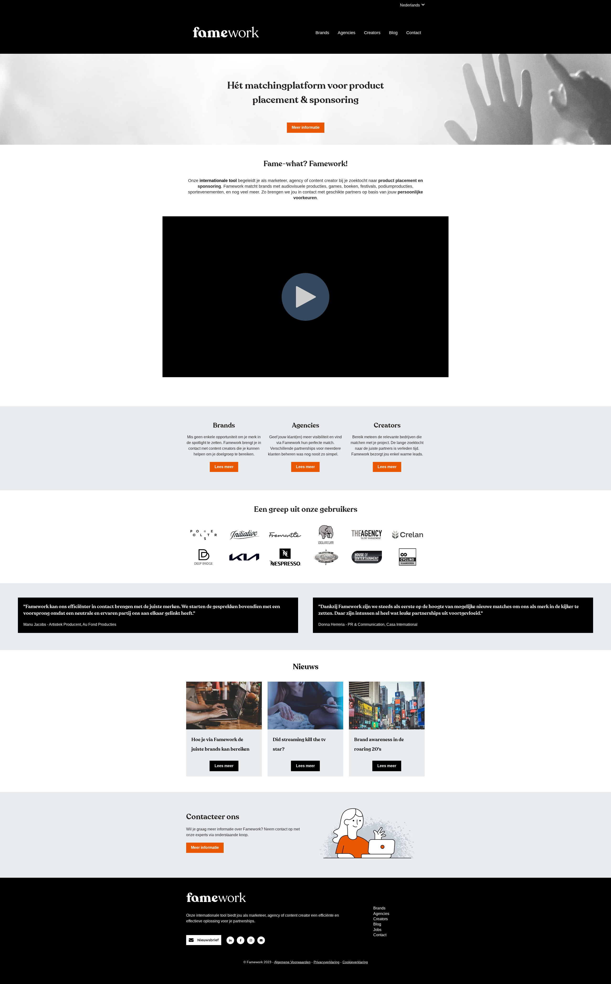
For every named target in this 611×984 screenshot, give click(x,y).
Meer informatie (306, 127)
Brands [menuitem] (379, 908)
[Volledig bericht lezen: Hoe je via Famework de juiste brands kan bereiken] (224, 705)
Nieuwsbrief (208, 940)
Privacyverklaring (326, 962)
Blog (393, 32)
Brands (322, 32)
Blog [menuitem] (377, 924)
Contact (413, 32)
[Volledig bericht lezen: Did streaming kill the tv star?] (305, 705)
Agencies (346, 32)
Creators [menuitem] (380, 919)
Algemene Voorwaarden (292, 962)
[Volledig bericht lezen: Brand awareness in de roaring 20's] (387, 705)
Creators (372, 32)
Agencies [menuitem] (381, 914)
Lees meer (224, 467)
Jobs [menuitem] (377, 930)
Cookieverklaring (355, 962)
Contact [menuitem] (379, 935)
